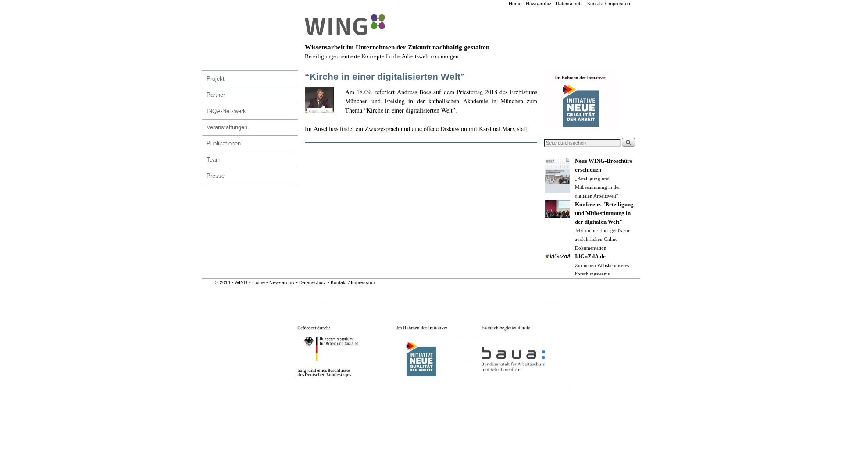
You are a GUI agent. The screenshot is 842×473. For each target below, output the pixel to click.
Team (214, 159)
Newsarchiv (537, 3)
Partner (216, 95)
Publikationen (224, 143)
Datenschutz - (571, 3)
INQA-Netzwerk (226, 111)
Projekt (216, 78)
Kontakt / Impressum (609, 3)
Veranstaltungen (227, 127)
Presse (216, 176)
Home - (516, 3)
